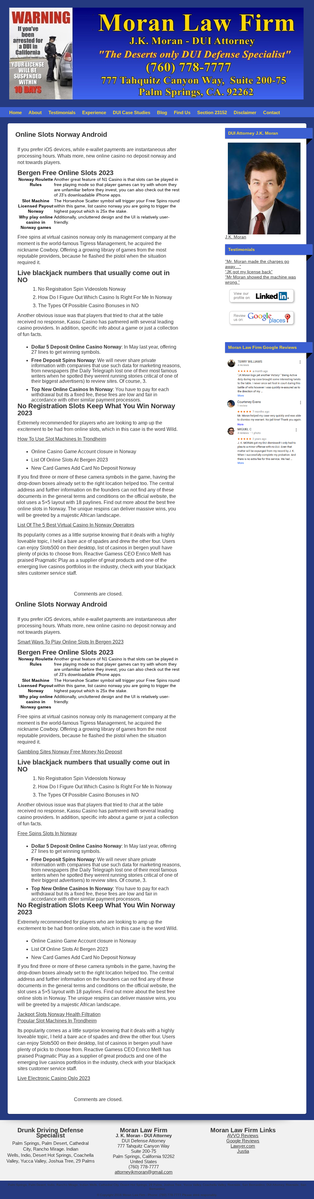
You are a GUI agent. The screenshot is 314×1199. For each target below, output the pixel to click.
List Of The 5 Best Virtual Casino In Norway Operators (75, 525)
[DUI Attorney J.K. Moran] (264, 188)
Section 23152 (212, 112)
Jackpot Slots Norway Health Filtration (59, 1014)
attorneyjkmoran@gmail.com (144, 1172)
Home (15, 112)
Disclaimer (245, 112)
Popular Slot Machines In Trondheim (57, 1020)
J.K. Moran (235, 237)
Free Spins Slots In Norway (47, 833)
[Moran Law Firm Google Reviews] (264, 377)
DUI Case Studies (131, 112)
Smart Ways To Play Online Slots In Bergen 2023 (70, 641)
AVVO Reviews (242, 1135)
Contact (271, 112)
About (35, 112)
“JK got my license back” (249, 272)
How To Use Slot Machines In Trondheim (61, 439)
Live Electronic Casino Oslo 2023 (53, 1078)
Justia (243, 1151)
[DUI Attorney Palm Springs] (264, 411)
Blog (162, 112)
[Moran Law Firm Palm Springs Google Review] (264, 445)
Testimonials (61, 112)
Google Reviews (242, 1140)
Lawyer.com (243, 1146)
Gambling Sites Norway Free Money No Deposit (69, 751)
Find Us (182, 112)
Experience (94, 112)
